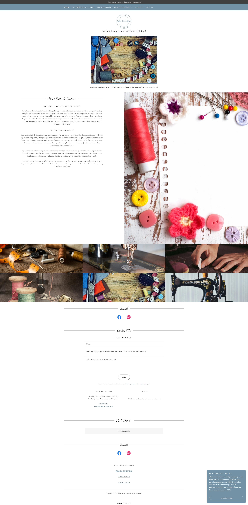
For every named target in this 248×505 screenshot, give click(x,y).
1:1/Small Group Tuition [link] (83, 7)
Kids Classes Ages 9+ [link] (123, 7)
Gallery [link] (139, 7)
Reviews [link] (149, 7)
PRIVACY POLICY (124, 482)
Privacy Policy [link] (131, 384)
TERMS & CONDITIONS (124, 471)
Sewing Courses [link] (104, 7)
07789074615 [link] (103, 404)
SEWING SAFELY (124, 477)
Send (124, 377)
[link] (124, 21)
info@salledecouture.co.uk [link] (103, 406)
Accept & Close (226, 498)
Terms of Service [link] (141, 384)
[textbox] (124, 343)
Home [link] (66, 7)
